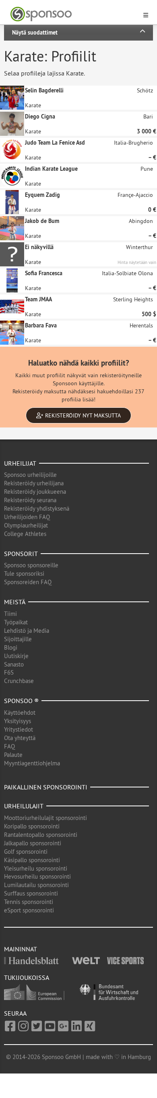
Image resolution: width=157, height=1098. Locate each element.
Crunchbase (19, 681)
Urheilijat (20, 463)
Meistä (14, 602)
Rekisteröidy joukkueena (35, 491)
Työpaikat (16, 622)
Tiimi (10, 613)
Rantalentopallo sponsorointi (40, 834)
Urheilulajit (23, 806)
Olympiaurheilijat (26, 525)
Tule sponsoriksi (24, 573)
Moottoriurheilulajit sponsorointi (45, 818)
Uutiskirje (16, 656)
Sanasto (14, 664)
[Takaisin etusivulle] (73, 14)
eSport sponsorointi (29, 910)
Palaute (13, 755)
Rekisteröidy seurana (30, 500)
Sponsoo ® (21, 701)
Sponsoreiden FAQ (28, 582)
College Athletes (25, 534)
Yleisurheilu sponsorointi (35, 868)
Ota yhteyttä (19, 738)
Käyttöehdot (19, 712)
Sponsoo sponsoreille (31, 565)
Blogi (10, 647)
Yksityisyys (17, 721)
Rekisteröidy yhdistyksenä (36, 508)
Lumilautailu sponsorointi (36, 885)
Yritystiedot (18, 729)
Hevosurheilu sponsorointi (37, 876)
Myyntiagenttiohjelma (32, 763)
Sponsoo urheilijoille (30, 474)
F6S (9, 672)
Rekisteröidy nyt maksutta (82, 415)
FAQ (9, 746)
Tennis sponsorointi (28, 902)
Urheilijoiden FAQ (27, 517)
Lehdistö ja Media (26, 630)
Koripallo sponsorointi (32, 826)
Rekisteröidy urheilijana (34, 483)
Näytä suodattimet (35, 32)
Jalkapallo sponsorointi (32, 843)
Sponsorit (21, 554)
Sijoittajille (18, 639)
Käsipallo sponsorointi (32, 860)
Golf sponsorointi (26, 851)
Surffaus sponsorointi (31, 893)
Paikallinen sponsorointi (45, 787)
